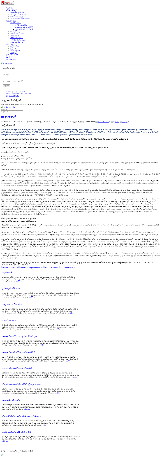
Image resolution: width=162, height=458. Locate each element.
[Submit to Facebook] (9, 268)
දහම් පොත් (14, 36)
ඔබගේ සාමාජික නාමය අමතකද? (19, 93)
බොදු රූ (13, 53)
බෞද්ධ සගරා (15, 23)
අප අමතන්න (11, 59)
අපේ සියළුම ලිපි (16, 42)
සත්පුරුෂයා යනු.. (17, 12)
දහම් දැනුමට (11, 21)
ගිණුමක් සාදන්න (12, 96)
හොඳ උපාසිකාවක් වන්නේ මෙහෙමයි (17, 368)
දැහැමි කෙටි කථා (17, 33)
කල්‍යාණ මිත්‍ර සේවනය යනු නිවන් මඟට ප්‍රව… (20, 336)
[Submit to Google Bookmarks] (30, 268)
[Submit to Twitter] (51, 268)
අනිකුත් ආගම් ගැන (18, 40)
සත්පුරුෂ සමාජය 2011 (24, 27)
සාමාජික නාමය (9, 68)
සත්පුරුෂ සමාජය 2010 (24, 29)
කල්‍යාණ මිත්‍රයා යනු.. (18, 14)
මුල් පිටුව (9, 8)
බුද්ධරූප (13, 48)
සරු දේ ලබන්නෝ (9, 320)
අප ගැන (9, 57)
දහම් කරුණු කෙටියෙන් (20, 18)
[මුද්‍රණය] (115, 122)
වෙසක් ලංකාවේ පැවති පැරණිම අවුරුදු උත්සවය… (22, 384)
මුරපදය (6, 75)
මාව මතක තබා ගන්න (11, 81)
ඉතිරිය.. (19, 281)
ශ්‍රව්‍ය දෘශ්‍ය (10, 44)
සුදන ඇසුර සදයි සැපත (11, 288)
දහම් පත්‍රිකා (15, 51)
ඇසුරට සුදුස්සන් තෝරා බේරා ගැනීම (16, 432)
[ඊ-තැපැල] (124, 122)
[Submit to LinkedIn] (67, 268)
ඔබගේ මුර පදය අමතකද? (16, 91)
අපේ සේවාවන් (12, 55)
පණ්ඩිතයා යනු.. (16, 16)
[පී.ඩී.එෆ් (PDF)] (103, 122)
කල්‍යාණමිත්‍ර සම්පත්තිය (11, 400)
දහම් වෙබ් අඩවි (16, 38)
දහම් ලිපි (13, 31)
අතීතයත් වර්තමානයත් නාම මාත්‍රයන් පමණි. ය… (21, 416)
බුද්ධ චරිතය (15, 46)
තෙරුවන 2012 (21, 25)
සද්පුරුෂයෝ (8, 116)
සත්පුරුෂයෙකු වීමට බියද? (12, 304)
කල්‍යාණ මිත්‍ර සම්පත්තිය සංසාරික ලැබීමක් (18, 352)
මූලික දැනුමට (11, 10)
